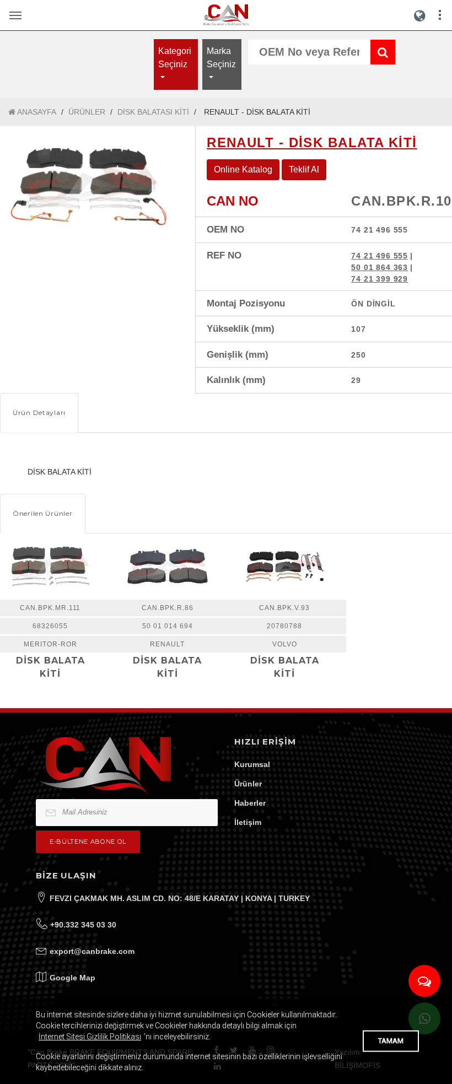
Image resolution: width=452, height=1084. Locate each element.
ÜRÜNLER (86, 111)
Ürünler (248, 783)
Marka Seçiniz (221, 57)
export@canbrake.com (92, 951)
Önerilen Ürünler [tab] (43, 513)
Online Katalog (243, 169)
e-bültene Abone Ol (88, 841)
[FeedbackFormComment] (424, 981)
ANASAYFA (35, 111)
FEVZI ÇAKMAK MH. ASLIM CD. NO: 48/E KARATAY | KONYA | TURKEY (180, 898)
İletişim (247, 822)
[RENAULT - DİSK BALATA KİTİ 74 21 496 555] (89, 185)
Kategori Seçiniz (174, 57)
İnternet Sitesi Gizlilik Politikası (90, 1036)
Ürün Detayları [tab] (39, 412)
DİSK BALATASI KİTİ (153, 111)
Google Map (72, 977)
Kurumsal (252, 764)
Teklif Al (304, 169)
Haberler (250, 803)
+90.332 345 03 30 (83, 924)
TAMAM (390, 1041)
